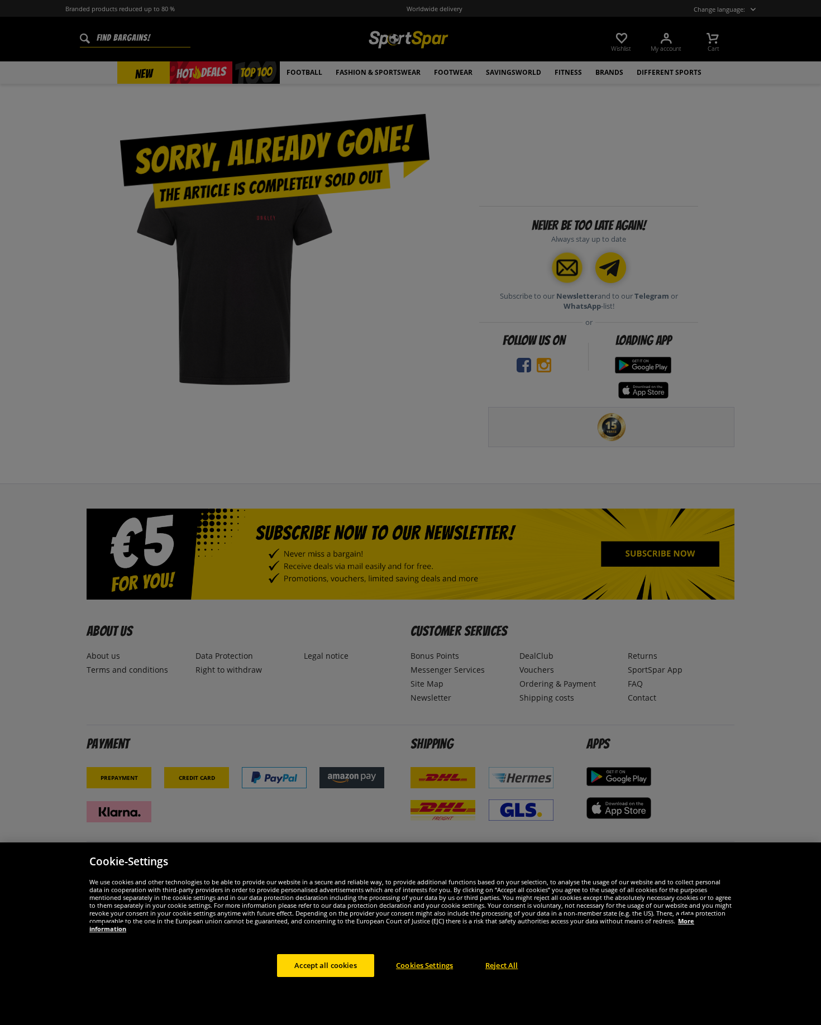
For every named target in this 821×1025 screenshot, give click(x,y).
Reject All (501, 965)
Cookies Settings (424, 965)
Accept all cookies (325, 965)
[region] (410, 933)
